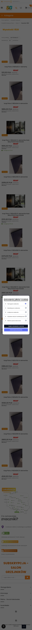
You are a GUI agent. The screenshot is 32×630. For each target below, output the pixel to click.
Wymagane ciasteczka (13, 304)
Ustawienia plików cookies (16, 300)
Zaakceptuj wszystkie (16, 330)
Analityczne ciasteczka (13, 312)
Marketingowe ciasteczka (13, 308)
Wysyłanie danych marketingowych (16, 316)
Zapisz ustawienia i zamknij (16, 326)
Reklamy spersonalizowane (14, 320)
